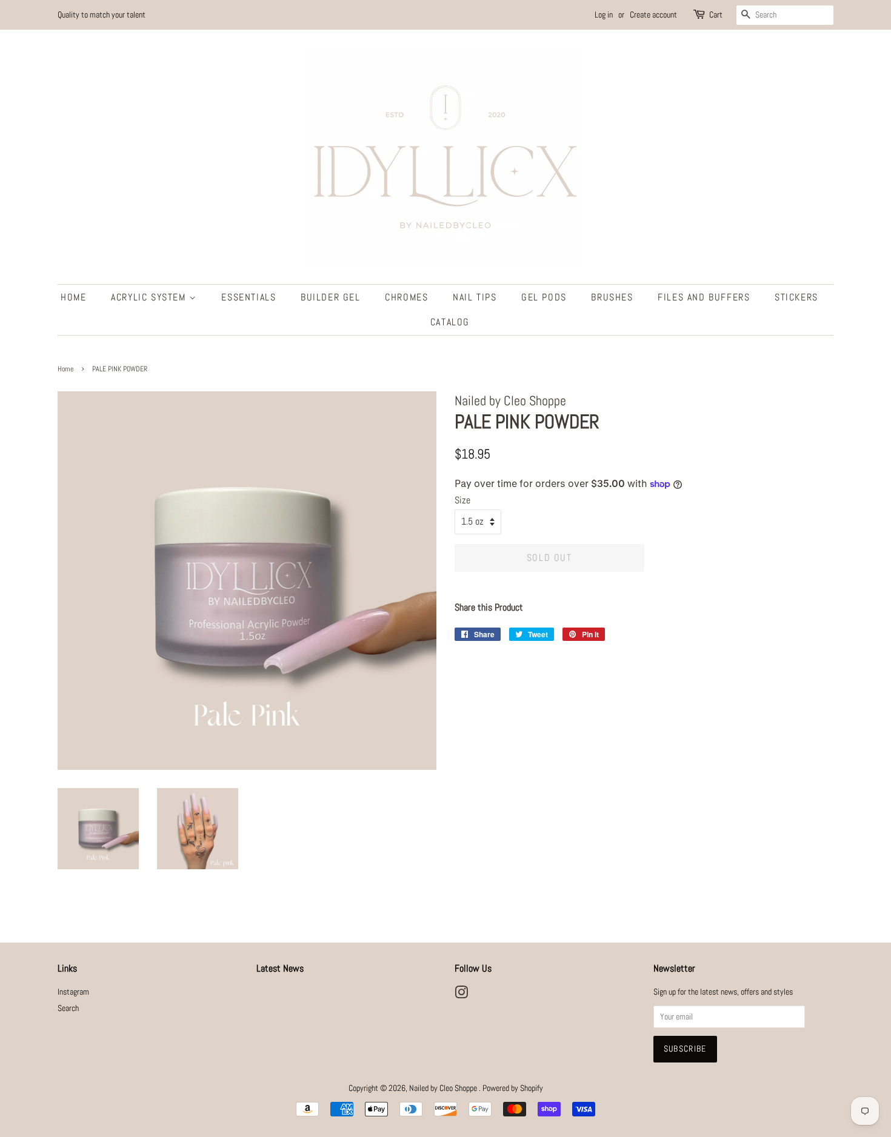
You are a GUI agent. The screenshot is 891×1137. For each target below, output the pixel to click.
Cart (715, 14)
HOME (73, 297)
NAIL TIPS (474, 297)
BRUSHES (612, 297)
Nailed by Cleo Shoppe (444, 1088)
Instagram (73, 992)
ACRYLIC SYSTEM (150, 297)
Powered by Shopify (512, 1088)
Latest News (280, 968)
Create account (653, 14)
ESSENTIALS (248, 297)
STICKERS (796, 297)
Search (68, 1008)
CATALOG (450, 322)
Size (462, 500)
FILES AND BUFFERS (704, 297)
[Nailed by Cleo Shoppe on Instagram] (461, 995)
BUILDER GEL (331, 297)
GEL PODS (544, 297)
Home (65, 369)
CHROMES (406, 297)
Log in (604, 14)
